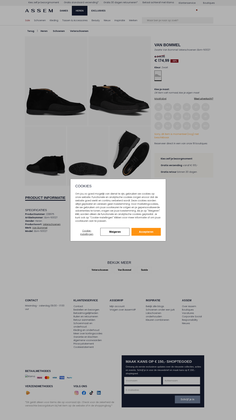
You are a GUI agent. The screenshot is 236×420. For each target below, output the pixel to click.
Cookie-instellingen (86, 232)
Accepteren (146, 231)
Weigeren (115, 231)
